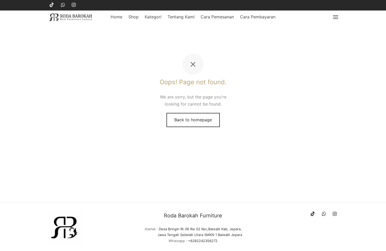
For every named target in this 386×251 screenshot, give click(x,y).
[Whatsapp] (63, 5)
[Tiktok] (51, 5)
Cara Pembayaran (257, 16)
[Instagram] (74, 5)
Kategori (153, 16)
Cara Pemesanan (217, 16)
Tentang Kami (181, 16)
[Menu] (335, 17)
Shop (133, 16)
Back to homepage (193, 119)
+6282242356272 (202, 241)
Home (116, 16)
